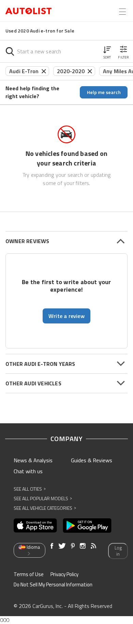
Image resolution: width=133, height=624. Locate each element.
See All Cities (30, 488)
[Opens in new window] (35, 525)
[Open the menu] (122, 11)
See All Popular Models (43, 498)
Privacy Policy (64, 574)
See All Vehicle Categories (45, 508)
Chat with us (28, 471)
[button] (107, 51)
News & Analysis (33, 460)
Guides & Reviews (91, 460)
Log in (118, 551)
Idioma (33, 547)
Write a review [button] (66, 316)
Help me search (104, 92)
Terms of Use (29, 574)
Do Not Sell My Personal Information (53, 584)
